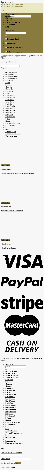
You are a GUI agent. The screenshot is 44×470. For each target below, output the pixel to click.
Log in (18, 463)
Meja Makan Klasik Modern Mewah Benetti (18, 173)
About (8, 16)
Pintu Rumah (10, 125)
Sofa (7, 129)
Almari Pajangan (11, 76)
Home (7, 14)
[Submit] (6, 35)
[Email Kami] (10, 43)
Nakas (7, 121)
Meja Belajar (10, 106)
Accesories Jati (11, 72)
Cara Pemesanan (12, 20)
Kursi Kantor (10, 95)
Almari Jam (9, 74)
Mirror (8, 119)
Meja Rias (9, 114)
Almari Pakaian (11, 78)
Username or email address (12, 452)
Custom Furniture (12, 22)
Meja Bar (9, 104)
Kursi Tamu (9, 100)
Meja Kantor (10, 108)
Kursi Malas (10, 97)
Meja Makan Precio (8, 248)
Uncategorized (11, 136)
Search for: (14, 14)
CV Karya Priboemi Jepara (25, 358)
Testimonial (10, 24)
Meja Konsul (10, 110)
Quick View (5, 165)
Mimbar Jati (10, 117)
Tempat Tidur (10, 132)
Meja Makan (10, 112)
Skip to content (7, 2)
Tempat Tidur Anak (12, 134)
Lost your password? (9, 467)
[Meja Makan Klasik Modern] (18, 200)
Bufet (7, 83)
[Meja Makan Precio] (18, 238)
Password (5, 459)
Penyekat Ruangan (12, 123)
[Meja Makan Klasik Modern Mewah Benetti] (18, 163)
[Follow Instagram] (13, 52)
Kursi (7, 93)
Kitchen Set (9, 91)
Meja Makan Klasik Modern (12, 210)
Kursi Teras (9, 102)
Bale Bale (9, 80)
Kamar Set (9, 89)
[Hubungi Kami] (12, 39)
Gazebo (8, 85)
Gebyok (8, 87)
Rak (6, 127)
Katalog (8, 18)
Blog (7, 26)
